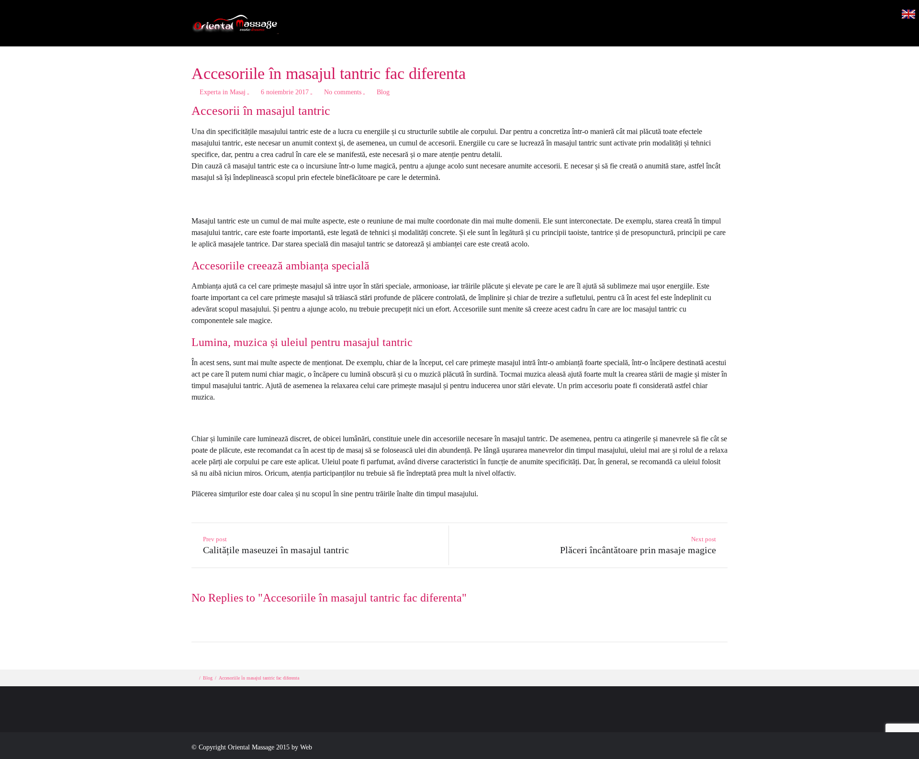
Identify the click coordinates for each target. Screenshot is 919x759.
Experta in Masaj (223, 92)
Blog (638, 31)
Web (306, 747)
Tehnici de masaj (515, 31)
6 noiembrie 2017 (285, 92)
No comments (342, 92)
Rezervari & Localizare (707, 31)
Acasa (455, 31)
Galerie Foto (587, 31)
